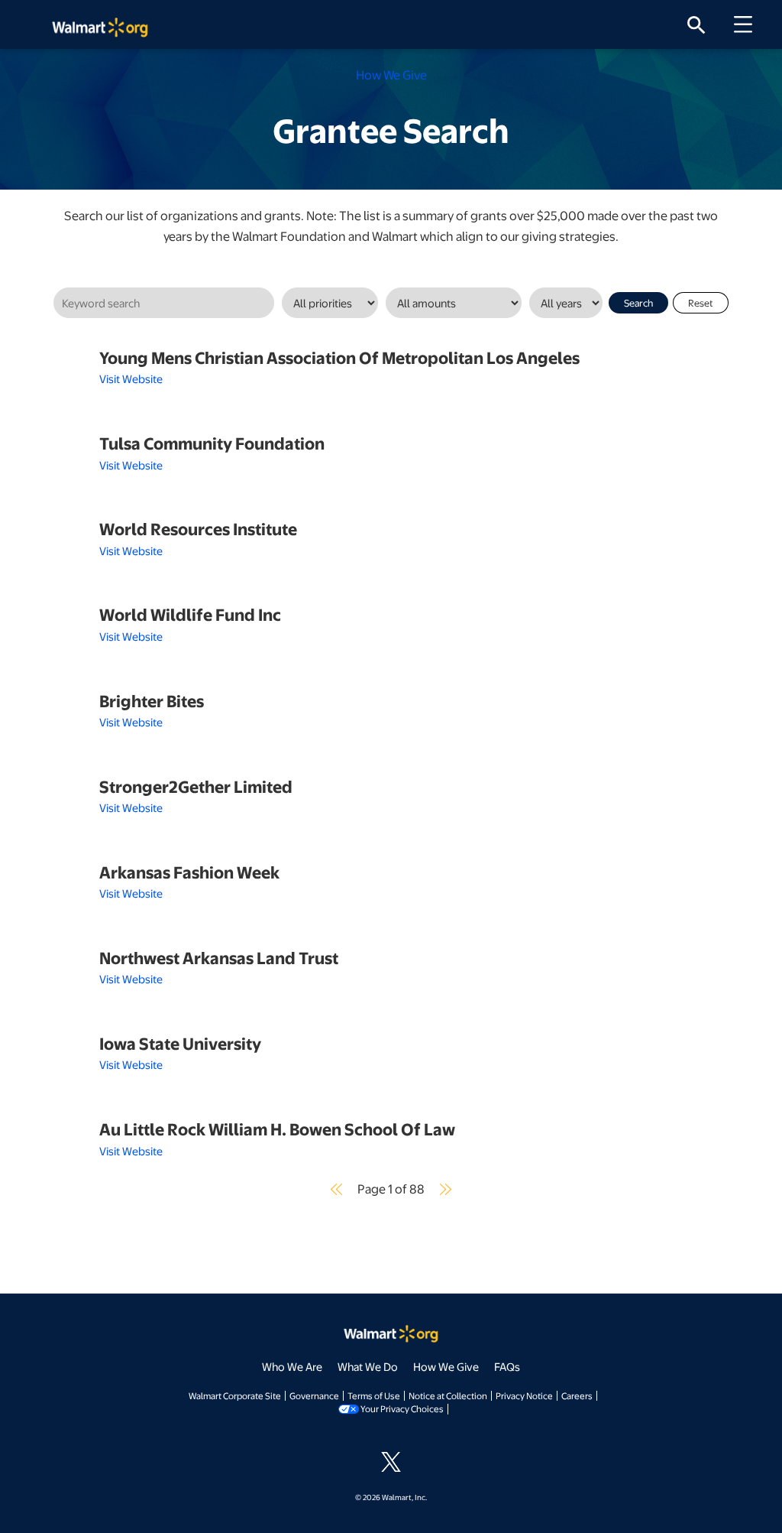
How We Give (446, 1366)
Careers (577, 1395)
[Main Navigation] (748, 24)
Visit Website (131, 378)
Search (638, 303)
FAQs (507, 1366)
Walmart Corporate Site (235, 1395)
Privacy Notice (524, 1395)
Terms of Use (373, 1395)
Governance (314, 1395)
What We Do (368, 1366)
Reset (700, 303)
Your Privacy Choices (402, 1408)
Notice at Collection (448, 1395)
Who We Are (292, 1366)
